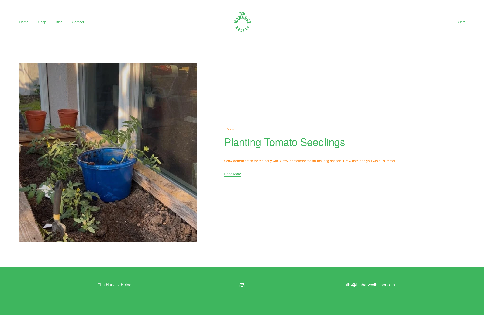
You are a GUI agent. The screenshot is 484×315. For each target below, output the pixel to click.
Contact (78, 22)
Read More (232, 174)
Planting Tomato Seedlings (284, 141)
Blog (59, 22)
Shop (42, 22)
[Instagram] (242, 285)
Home (23, 22)
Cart (461, 22)
